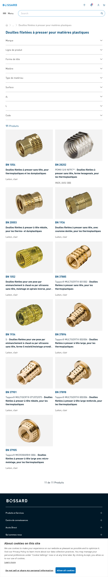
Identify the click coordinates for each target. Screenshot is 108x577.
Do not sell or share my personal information (29, 570)
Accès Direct (11, 527)
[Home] (7, 25)
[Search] (102, 13)
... (13, 25)
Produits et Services (15, 513)
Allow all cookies (65, 570)
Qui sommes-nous (14, 534)
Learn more (10, 562)
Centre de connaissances (17, 520)
